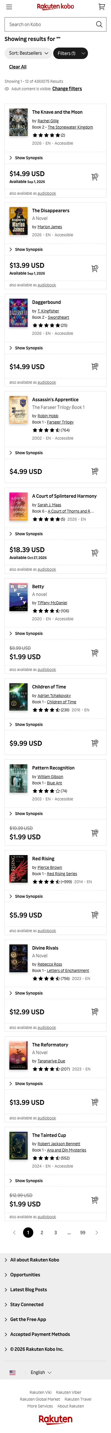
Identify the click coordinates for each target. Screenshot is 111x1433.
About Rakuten (70, 1406)
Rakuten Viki (41, 1392)
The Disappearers (50, 210)
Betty (38, 586)
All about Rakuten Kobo (34, 1260)
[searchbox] (50, 24)
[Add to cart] (95, 366)
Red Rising (43, 858)
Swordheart (58, 317)
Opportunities (25, 1275)
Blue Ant (54, 782)
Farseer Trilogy (60, 422)
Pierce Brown (50, 867)
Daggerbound (46, 302)
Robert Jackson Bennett (59, 1143)
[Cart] (102, 7)
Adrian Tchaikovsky (54, 695)
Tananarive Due (51, 1060)
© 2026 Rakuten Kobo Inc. (36, 1349)
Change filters (67, 88)
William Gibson (50, 776)
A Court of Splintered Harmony (64, 496)
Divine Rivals (45, 948)
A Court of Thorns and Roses (73, 511)
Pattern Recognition (53, 768)
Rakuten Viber (68, 1392)
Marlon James (50, 226)
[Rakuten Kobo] (55, 6)
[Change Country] (12, 1372)
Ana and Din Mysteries (66, 1149)
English (38, 1372)
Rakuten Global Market (40, 1399)
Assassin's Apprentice (55, 399)
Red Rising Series (62, 873)
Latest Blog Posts (28, 1289)
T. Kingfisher (48, 310)
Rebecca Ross (50, 964)
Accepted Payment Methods (40, 1334)
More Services (40, 1406)
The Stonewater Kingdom (70, 127)
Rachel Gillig (48, 120)
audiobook (47, 193)
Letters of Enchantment (68, 970)
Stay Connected (27, 1304)
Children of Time (49, 687)
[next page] (96, 1232)
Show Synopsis (29, 157)
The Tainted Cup (49, 1135)
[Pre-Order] (95, 177)
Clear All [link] (17, 67)
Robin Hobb (48, 415)
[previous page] (14, 1232)
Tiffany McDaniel (52, 602)
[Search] (99, 24)
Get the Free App (28, 1319)
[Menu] (9, 7)
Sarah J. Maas (49, 504)
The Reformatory (50, 1045)
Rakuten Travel (78, 1399)
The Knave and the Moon (57, 112)
